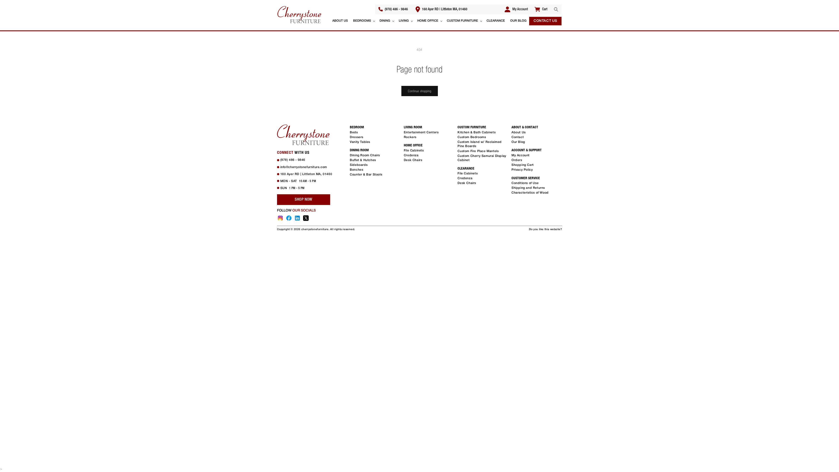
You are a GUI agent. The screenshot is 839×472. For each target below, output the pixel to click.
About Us (518, 132)
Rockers (410, 137)
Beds (354, 132)
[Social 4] (306, 218)
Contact (517, 137)
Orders (516, 160)
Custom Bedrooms (472, 137)
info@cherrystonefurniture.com (303, 167)
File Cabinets (414, 150)
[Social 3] (297, 218)
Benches (356, 169)
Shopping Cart (522, 165)
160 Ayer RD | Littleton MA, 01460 (444, 9)
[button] (556, 9)
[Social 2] (289, 218)
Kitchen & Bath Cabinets (477, 132)
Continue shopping (419, 91)
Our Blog (518, 142)
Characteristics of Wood (530, 192)
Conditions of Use (525, 183)
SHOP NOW (303, 199)
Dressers (356, 137)
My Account (520, 155)
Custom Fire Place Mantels (478, 151)
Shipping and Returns (528, 188)
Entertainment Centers (421, 132)
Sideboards (358, 165)
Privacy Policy (522, 169)
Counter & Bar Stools (366, 174)
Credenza (411, 155)
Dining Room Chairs (365, 155)
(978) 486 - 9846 (396, 9)
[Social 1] (280, 218)
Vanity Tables (360, 142)
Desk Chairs (413, 160)
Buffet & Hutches (363, 160)
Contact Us (545, 21)
